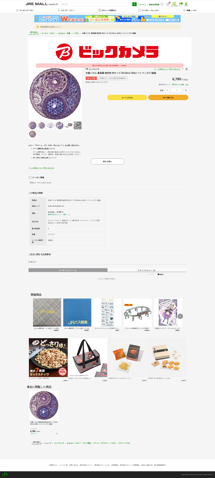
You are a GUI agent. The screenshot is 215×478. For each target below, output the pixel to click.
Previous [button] (42, 94)
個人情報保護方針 (160, 465)
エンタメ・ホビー (49, 33)
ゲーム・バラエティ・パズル (104, 443)
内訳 (187, 84)
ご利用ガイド (53, 465)
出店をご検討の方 (147, 465)
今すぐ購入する (168, 97)
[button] (180, 316)
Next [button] (68, 94)
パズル (76, 33)
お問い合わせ (73, 465)
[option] (55, 93)
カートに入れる (127, 97)
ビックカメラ (59, 443)
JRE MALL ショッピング (34, 33)
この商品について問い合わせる (168, 69)
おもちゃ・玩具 (65, 33)
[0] (167, 4)
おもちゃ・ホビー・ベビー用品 (79, 443)
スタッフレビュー (147, 270)
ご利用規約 (114, 465)
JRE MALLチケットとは (101, 465)
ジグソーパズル (124, 443)
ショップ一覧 (63, 465)
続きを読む (107, 161)
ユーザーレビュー (68, 270)
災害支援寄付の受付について (50, 27)
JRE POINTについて (86, 465)
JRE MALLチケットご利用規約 (129, 465)
